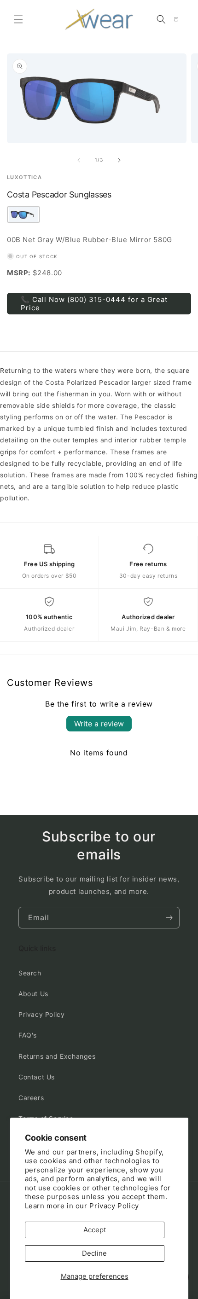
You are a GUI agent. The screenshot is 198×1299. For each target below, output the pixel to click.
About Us (33, 993)
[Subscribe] (169, 917)
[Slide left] (79, 160)
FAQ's (27, 1035)
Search (29, 973)
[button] (18, 19)
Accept (94, 1229)
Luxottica (24, 177)
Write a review (99, 723)
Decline (94, 1253)
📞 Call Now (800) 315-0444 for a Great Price (94, 303)
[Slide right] (119, 160)
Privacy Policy (114, 1205)
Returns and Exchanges (57, 1056)
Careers (31, 1098)
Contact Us (36, 1077)
